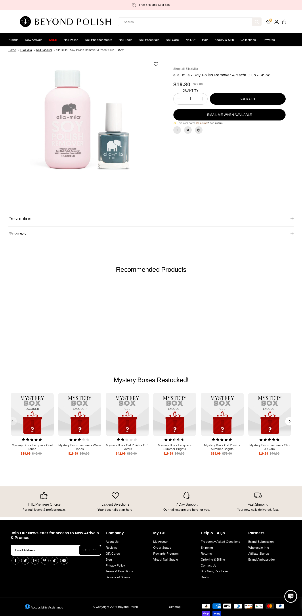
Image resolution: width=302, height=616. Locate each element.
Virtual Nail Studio (165, 559)
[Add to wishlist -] (156, 64)
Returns (206, 553)
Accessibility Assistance (46, 607)
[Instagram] (35, 560)
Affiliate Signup (258, 553)
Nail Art (190, 40)
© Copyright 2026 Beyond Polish (115, 606)
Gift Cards (113, 553)
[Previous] (12, 421)
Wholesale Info (258, 547)
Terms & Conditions (119, 571)
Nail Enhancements (98, 40)
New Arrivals (33, 40)
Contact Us (208, 565)
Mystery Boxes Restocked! (151, 380)
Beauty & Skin (224, 40)
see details (216, 123)
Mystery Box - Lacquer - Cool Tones (32, 447)
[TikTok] (54, 560)
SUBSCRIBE (90, 550)
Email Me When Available (229, 115)
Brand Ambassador (261, 559)
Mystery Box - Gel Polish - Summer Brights (222, 447)
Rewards (268, 40)
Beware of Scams (118, 577)
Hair (205, 40)
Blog (109, 559)
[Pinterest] (199, 130)
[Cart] (284, 22)
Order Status (162, 547)
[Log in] (276, 22)
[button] (290, 596)
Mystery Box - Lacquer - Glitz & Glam (269, 447)
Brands (13, 40)
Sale (53, 40)
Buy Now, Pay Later (214, 571)
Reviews (111, 547)
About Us (112, 541)
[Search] (257, 21)
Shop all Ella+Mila (185, 68)
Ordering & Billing (213, 559)
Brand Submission (261, 541)
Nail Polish (71, 40)
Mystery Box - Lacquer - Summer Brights (174, 447)
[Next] (289, 421)
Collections (248, 40)
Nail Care (172, 40)
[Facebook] (177, 130)
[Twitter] (188, 130)
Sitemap (175, 606)
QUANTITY (190, 90)
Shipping (207, 547)
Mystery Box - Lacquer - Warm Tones (79, 447)
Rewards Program (166, 553)
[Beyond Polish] (67, 22)
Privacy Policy (115, 565)
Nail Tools (125, 40)
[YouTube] (64, 560)
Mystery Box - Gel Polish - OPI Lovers (127, 447)
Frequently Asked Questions (220, 541)
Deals (205, 577)
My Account (161, 541)
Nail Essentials (149, 40)
